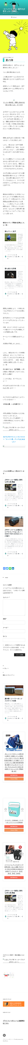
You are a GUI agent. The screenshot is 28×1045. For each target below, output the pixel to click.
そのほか (6, 577)
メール (5, 627)
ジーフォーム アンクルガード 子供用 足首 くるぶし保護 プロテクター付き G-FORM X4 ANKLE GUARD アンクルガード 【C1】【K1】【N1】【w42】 (14, 869)
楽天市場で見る (14, 775)
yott (12, 57)
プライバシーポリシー (8, 1039)
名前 (5, 619)
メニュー (15, 17)
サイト (5, 636)
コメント (6, 597)
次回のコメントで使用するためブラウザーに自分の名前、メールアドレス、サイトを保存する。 (14, 647)
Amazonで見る (14, 778)
